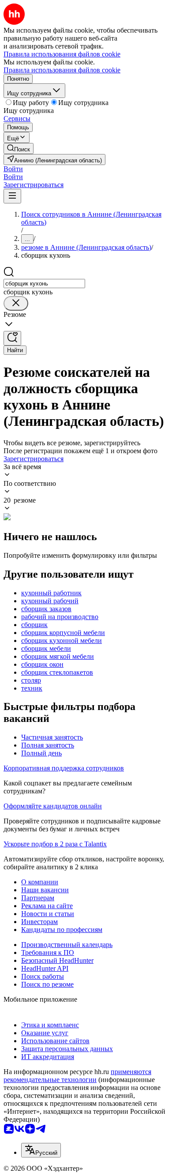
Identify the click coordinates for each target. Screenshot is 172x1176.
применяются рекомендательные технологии (77, 1075)
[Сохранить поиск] (12, 338)
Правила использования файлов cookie (62, 70)
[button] (13, 169)
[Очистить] (16, 303)
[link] (19, 148)
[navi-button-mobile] (12, 196)
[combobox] (44, 283)
